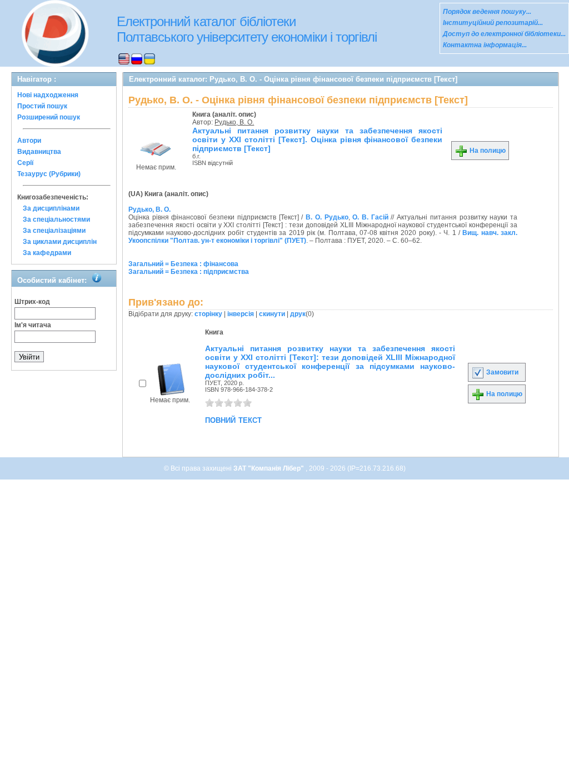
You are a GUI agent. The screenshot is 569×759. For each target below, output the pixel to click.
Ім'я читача (32, 325)
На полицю (487, 150)
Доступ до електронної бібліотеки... (504, 34)
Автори (29, 140)
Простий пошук (42, 106)
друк (298, 314)
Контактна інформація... (485, 45)
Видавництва (39, 152)
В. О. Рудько (327, 217)
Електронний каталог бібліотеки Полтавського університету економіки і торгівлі (247, 29)
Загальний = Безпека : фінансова (183, 264)
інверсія (240, 314)
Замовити (501, 372)
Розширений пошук (48, 117)
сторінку (208, 314)
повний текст (233, 419)
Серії (25, 163)
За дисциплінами (51, 208)
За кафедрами (47, 253)
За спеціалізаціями (54, 230)
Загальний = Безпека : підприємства (188, 272)
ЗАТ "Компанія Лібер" (269, 468)
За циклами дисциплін (60, 242)
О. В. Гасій (370, 217)
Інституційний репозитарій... (493, 23)
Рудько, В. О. (234, 122)
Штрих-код (32, 302)
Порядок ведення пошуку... (487, 12)
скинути (272, 314)
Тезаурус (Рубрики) (49, 174)
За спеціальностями (56, 219)
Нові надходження (47, 95)
